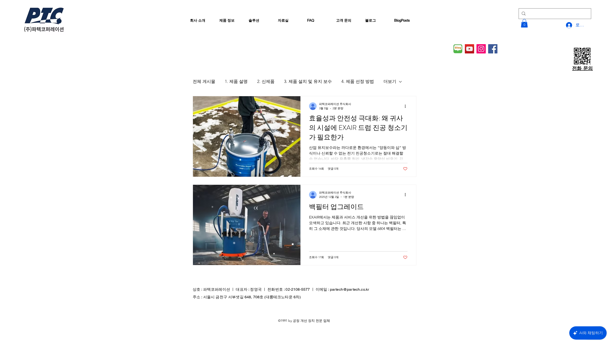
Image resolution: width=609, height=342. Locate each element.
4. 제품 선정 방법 (357, 81)
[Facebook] (492, 48)
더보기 (389, 81)
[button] (524, 23)
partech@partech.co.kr (349, 289)
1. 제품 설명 (236, 81)
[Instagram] (481, 48)
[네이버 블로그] (457, 48)
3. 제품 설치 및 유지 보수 (308, 81)
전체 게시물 (204, 81)
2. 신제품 (266, 81)
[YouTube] (469, 48)
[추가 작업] (407, 106)
